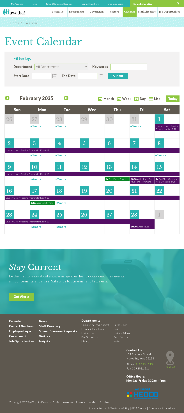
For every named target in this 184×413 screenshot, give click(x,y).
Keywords (100, 67)
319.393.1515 (144, 364)
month (109, 99)
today (173, 99)
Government (97, 11)
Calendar (129, 11)
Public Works (121, 337)
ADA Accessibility (118, 408)
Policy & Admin (122, 333)
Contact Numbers (90, 4)
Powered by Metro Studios (92, 402)
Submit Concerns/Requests (59, 4)
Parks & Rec (120, 324)
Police (117, 328)
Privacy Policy (97, 408)
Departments (77, 11)
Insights (44, 341)
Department (22, 67)
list (157, 99)
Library (85, 341)
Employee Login (115, 4)
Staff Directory (147, 11)
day (143, 99)
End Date (69, 76)
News (34, 4)
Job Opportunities (169, 11)
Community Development (95, 324)
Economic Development (94, 328)
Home (14, 23)
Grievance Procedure (161, 408)
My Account (17, 4)
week (126, 99)
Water (117, 341)
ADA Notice (138, 408)
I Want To (58, 11)
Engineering (87, 333)
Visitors (114, 11)
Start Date (21, 76)
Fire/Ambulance (89, 337)
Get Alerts (21, 297)
